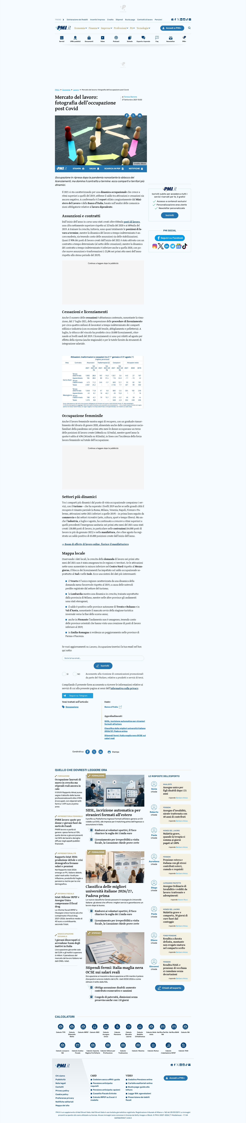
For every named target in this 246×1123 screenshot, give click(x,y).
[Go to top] (212, 1113)
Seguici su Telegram (78, 695)
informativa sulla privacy (124, 688)
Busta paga (130, 20)
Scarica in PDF (112, 169)
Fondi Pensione (169, 936)
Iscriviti (170, 215)
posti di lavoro (132, 222)
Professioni (120, 28)
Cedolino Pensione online (140, 1079)
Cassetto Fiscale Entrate (104, 1093)
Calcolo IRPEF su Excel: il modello (104, 1098)
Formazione (98, 776)
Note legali (61, 1083)
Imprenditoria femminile (70, 816)
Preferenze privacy (65, 1098)
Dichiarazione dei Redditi (77, 20)
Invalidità (167, 784)
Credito (110, 20)
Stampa (77, 169)
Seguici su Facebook (172, 238)
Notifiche (134, 169)
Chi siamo (60, 1076)
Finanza (93, 28)
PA (131, 28)
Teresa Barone (130, 97)
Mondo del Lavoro (171, 831)
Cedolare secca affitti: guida (106, 1079)
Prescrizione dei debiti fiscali (138, 1098)
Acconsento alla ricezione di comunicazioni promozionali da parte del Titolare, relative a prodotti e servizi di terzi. (115, 675)
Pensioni (158, 20)
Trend (58, 20)
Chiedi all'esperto (171, 988)
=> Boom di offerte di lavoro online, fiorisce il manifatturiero (95, 544)
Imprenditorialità (67, 853)
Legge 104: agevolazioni (139, 1093)
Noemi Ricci (183, 900)
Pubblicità (60, 1079)
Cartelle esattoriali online (140, 1083)
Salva (92, 169)
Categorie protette (172, 883)
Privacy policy (62, 1090)
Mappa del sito (62, 1105)
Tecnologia (142, 28)
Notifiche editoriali (64, 1102)
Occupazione (72, 707)
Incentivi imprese (97, 20)
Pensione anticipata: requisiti (102, 1084)
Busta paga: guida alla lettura (137, 1088)
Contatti (60, 1087)
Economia (79, 28)
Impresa (105, 28)
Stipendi (119, 20)
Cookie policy (62, 1094)
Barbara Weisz (182, 798)
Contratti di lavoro (144, 20)
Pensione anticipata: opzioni (106, 1090)
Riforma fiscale (66, 894)
